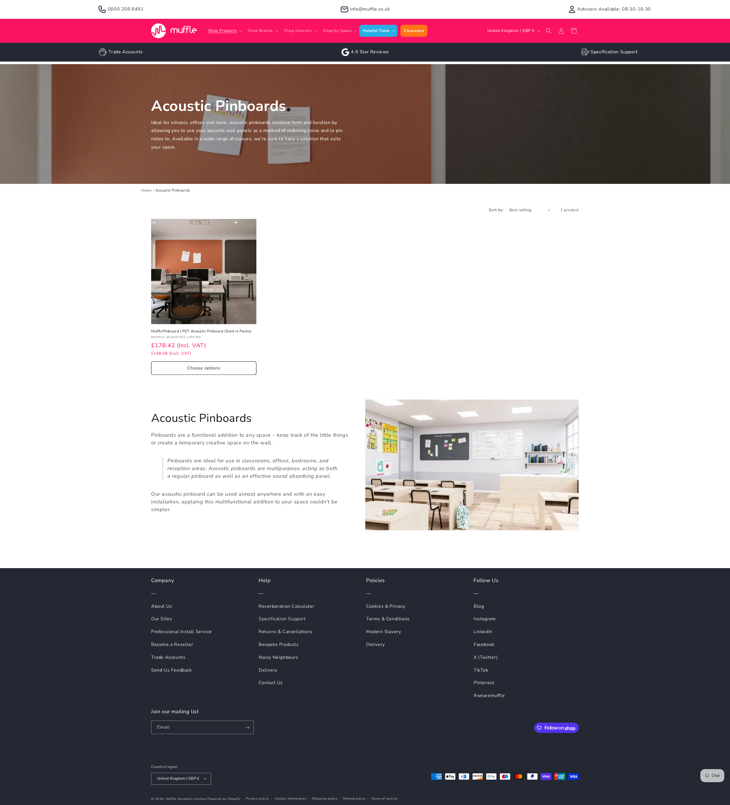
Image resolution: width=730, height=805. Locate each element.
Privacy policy (257, 798)
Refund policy (354, 798)
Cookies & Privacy (385, 606)
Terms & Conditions (388, 619)
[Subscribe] (247, 727)
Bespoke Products (279, 644)
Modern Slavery (383, 632)
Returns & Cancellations (286, 632)
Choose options (203, 368)
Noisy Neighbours (278, 657)
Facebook (484, 644)
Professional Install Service (181, 632)
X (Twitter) (486, 657)
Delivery (268, 670)
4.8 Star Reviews (370, 52)
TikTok (481, 670)
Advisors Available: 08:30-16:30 (614, 9)
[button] (225, 31)
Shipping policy (325, 798)
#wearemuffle (489, 696)
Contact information (290, 798)
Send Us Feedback (171, 670)
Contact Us (271, 683)
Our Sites (161, 619)
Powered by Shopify (223, 798)
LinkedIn (483, 632)
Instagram (485, 619)
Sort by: (496, 210)
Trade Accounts (125, 52)
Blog (479, 606)
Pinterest (484, 683)
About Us (161, 606)
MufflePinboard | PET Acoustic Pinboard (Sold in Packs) (201, 331)
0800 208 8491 (126, 9)
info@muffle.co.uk (370, 9)
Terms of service (384, 798)
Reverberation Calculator (286, 606)
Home (146, 190)
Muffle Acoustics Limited (186, 798)
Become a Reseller (172, 644)
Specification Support (614, 52)
